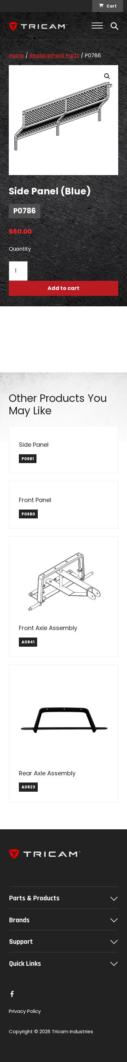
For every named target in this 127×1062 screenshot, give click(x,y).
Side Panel (34, 445)
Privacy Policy (25, 1011)
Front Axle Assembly (48, 628)
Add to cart (63, 288)
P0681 (27, 458)
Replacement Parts (54, 55)
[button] (107, 76)
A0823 (28, 787)
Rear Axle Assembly (47, 773)
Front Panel (35, 500)
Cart (111, 6)
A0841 (28, 642)
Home (16, 55)
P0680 (28, 514)
